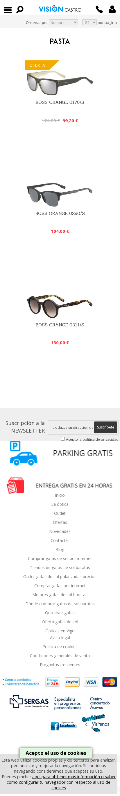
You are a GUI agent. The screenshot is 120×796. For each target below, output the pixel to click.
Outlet (60, 513)
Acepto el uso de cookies (56, 753)
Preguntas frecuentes (60, 664)
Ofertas (60, 522)
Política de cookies (60, 646)
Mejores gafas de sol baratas (59, 594)
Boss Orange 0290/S (60, 213)
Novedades (60, 531)
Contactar (60, 540)
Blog (59, 549)
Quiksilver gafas (60, 612)
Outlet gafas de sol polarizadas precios (59, 576)
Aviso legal (60, 637)
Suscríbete (105, 427)
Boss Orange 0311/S (59, 325)
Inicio (60, 495)
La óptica (60, 504)
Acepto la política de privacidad (92, 439)
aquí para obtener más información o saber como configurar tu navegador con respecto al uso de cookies (61, 782)
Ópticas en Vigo (60, 631)
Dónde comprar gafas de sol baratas (60, 603)
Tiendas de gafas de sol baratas (60, 567)
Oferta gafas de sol (60, 621)
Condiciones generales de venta (60, 655)
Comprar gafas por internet (60, 585)
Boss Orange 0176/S (59, 102)
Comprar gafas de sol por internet (60, 558)
